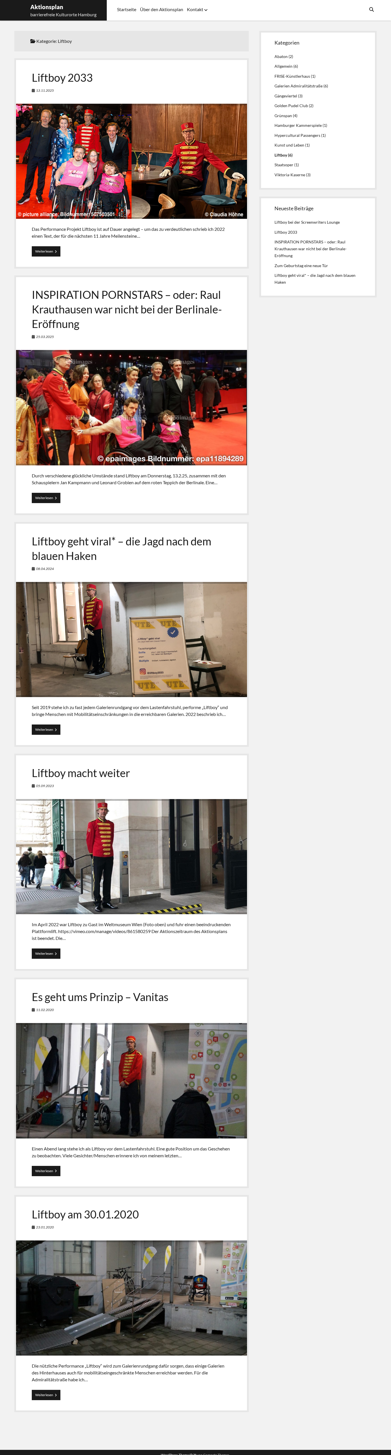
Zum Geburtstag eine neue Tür (301, 265)
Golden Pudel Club (291, 105)
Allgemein (284, 66)
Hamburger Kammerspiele (298, 125)
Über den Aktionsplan (161, 9)
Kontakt (195, 9)
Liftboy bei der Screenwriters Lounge (307, 222)
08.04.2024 (45, 569)
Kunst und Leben (289, 145)
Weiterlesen (47, 253)
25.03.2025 (45, 337)
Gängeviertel (286, 95)
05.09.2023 (45, 786)
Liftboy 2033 (62, 77)
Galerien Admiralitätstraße (299, 85)
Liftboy (281, 155)
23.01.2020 (45, 1227)
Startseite (126, 9)
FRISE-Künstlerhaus (292, 76)
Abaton (281, 56)
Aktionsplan (46, 6)
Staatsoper (284, 164)
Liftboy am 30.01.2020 (85, 1214)
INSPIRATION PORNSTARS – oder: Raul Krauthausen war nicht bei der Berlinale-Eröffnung (127, 309)
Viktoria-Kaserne (290, 174)
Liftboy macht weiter (81, 772)
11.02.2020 (45, 1010)
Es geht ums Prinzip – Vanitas (100, 996)
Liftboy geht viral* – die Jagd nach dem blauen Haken (131, 639)
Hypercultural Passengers (297, 135)
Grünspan (283, 115)
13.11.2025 (45, 90)
